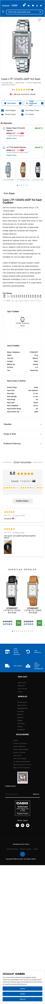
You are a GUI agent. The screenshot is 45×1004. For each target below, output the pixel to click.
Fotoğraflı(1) (26, 481)
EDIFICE (20, 717)
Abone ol (36, 794)
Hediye (16, 740)
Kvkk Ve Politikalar (20, 758)
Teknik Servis (22, 688)
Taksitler (8, 424)
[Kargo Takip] (29, 5)
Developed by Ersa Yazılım (21, 844)
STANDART (21, 729)
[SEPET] (41, 5)
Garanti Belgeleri (19, 746)
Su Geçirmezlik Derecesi (22, 761)
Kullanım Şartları (26, 849)
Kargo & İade (10, 433)
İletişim (20, 691)
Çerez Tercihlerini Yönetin (23, 764)
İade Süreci (18, 755)
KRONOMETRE (22, 708)
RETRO (19, 726)
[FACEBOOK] (22, 825)
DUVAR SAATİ (22, 702)
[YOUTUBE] (27, 825)
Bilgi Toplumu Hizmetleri (22, 767)
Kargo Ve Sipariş (19, 752)
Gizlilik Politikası (12, 849)
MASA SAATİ (21, 705)
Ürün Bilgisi (9, 193)
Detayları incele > (11, 138)
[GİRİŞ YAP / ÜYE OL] (37, 5)
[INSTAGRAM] (17, 825)
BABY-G (20, 714)
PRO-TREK (21, 723)
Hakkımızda (22, 682)
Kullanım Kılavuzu (12, 443)
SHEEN (19, 720)
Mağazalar (21, 685)
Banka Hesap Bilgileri (21, 749)
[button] (17, 185)
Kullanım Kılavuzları (20, 743)
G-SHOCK (20, 711)
